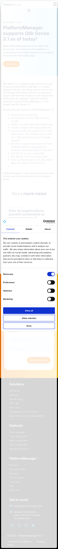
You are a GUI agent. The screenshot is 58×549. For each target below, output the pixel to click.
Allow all (29, 310)
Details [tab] (29, 229)
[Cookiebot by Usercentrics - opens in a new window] (43, 221)
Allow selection (29, 318)
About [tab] (48, 229)
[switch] (51, 282)
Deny (29, 326)
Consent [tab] (10, 229)
